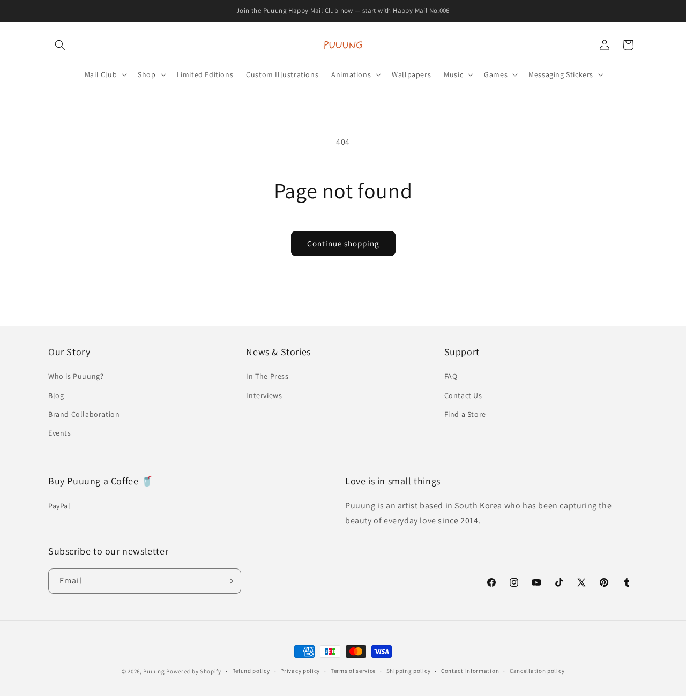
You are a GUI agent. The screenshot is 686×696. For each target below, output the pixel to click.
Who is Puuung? (75, 376)
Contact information (470, 671)
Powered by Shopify (193, 671)
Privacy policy (300, 671)
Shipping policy (408, 671)
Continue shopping (343, 243)
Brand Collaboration (84, 414)
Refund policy (251, 671)
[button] (60, 45)
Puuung (154, 671)
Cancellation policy (537, 671)
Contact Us (463, 395)
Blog (56, 395)
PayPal (59, 506)
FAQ (451, 376)
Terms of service (353, 671)
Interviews (264, 395)
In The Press (267, 376)
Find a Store (465, 414)
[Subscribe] (229, 581)
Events (59, 433)
